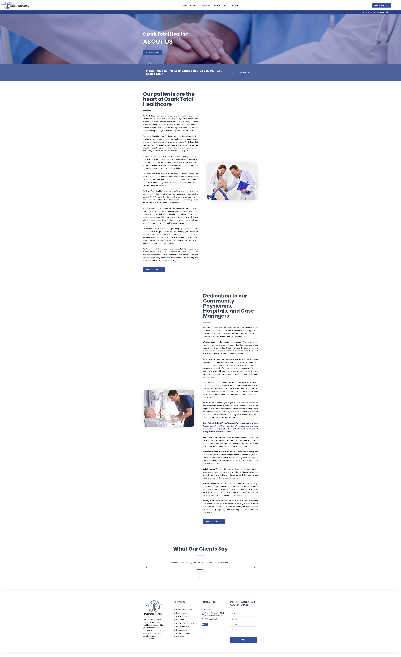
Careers (216, 5)
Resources (233, 5)
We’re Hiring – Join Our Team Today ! (376, 12)
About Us (206, 5)
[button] (146, 567)
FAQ (224, 5)
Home (184, 5)
